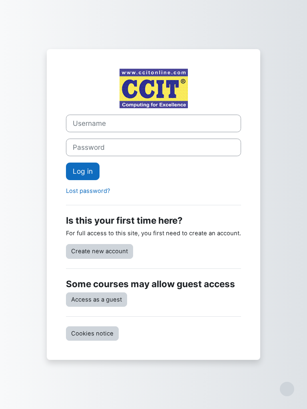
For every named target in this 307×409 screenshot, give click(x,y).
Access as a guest (96, 299)
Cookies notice (92, 333)
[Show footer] (287, 389)
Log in (83, 171)
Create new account (99, 251)
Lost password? (88, 191)
